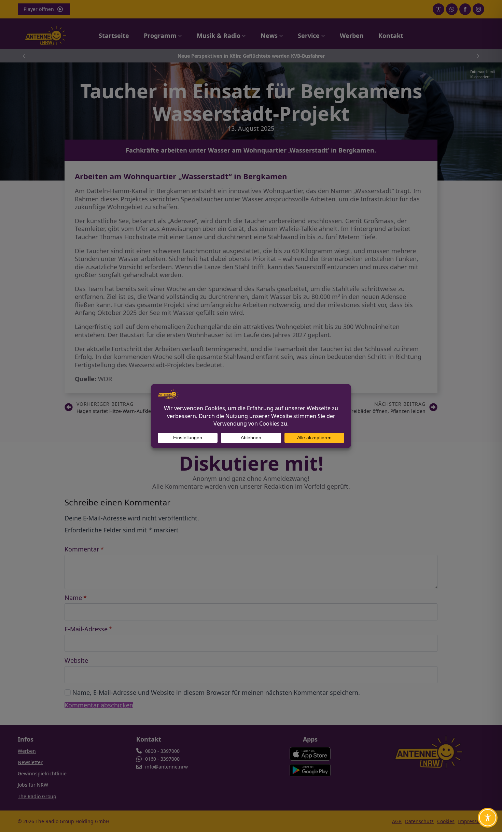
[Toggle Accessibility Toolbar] (487, 817)
